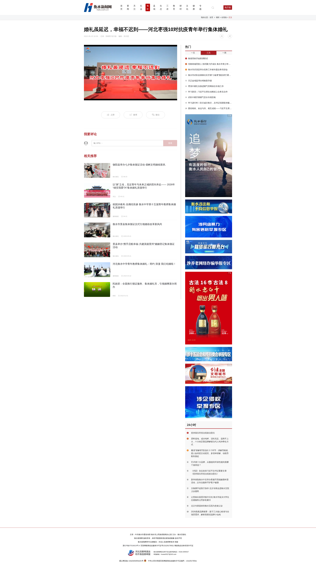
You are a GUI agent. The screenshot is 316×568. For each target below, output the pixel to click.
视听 (217, 17)
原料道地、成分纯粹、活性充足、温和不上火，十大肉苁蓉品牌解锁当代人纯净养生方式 (210, 442)
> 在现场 (223, 17)
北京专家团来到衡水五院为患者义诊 (207, 506)
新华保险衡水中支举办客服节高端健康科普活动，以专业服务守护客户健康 (210, 481)
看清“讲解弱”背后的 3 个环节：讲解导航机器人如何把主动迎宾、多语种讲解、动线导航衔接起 (210, 453)
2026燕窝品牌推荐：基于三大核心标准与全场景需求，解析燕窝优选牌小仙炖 (210, 513)
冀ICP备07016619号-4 (131, 546)
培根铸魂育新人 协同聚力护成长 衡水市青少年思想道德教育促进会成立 (209, 64)
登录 (170, 143)
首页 (211, 17)
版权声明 (178, 538)
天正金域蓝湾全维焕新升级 (199, 81)
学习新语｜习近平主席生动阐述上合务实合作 (207, 92)
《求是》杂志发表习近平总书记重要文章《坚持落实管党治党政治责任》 (209, 472)
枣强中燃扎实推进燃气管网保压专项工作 (205, 86)
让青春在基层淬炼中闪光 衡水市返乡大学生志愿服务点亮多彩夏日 (210, 498)
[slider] (128, 98)
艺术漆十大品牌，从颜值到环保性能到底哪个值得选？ (210, 463)
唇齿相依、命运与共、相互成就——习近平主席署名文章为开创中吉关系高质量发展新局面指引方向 (208, 108)
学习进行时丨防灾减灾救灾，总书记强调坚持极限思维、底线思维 (209, 103)
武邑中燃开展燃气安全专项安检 (201, 97)
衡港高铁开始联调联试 (197, 58)
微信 (157, 115)
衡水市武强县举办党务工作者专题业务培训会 (207, 70)
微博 (135, 115)
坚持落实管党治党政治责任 (203, 433)
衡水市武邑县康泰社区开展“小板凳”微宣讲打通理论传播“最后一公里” (209, 75)
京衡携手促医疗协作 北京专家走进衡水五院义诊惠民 (210, 489)
